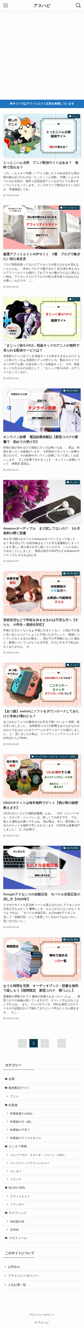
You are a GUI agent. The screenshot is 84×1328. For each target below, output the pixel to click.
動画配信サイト (19, 1088)
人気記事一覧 (17, 1285)
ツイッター (17, 1204)
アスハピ (42, 5)
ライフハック (18, 1213)
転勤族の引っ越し (21, 1121)
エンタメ (15, 1171)
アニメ (14, 1096)
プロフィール (18, 1238)
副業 (12, 1079)
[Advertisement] (42, 55)
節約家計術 (17, 1221)
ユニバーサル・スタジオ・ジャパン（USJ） (38, 1154)
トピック (15, 1179)
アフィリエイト (20, 1196)
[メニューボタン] (5, 5)
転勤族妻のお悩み (21, 1113)
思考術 (14, 1229)
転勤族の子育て (20, 1129)
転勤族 (13, 1105)
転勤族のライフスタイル (25, 1137)
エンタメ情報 (18, 1146)
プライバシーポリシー (23, 1275)
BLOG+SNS (17, 1187)
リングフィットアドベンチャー (29, 1163)
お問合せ (14, 1267)
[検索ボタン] (78, 5)
